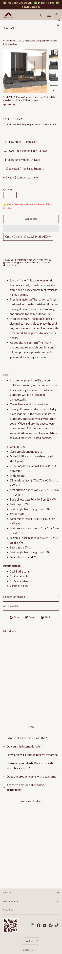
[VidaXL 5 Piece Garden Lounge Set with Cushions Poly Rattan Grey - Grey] (5, 698)
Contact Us (8, 910)
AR (58, 24)
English (29, 940)
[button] (31, 228)
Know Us (7, 892)
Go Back (9, 28)
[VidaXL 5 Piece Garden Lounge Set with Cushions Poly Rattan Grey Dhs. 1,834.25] (12, 666)
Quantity (7, 189)
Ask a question (10, 606)
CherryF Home (9, 41)
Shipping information (14, 597)
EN (58, 20)
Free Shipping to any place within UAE (36, 124)
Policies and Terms (11, 901)
